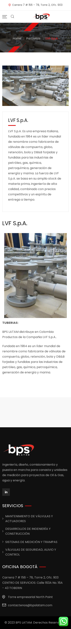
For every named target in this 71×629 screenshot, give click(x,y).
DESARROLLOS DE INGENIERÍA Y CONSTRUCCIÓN (28, 531)
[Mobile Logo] (41, 16)
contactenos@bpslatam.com (30, 605)
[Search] (12, 16)
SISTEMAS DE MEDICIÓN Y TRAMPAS (31, 542)
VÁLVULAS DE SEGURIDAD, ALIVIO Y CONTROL (30, 552)
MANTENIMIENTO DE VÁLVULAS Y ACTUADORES (29, 518)
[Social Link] (6, 492)
